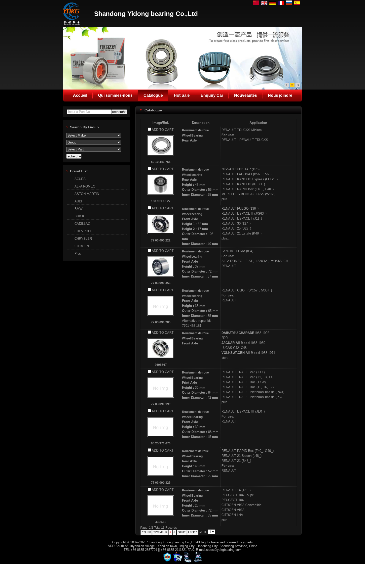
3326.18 (160, 522)
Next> (182, 532)
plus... (225, 199)
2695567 (161, 365)
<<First (146, 532)
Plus (77, 253)
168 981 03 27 (161, 201)
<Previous (160, 532)
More (224, 358)
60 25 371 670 (161, 443)
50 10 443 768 (161, 162)
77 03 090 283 (161, 322)
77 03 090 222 (161, 240)
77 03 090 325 (161, 482)
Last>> (192, 532)
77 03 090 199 (161, 404)
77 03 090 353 (161, 283)
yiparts (248, 542)
